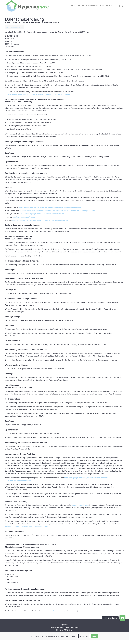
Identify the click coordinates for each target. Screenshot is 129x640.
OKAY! (94, 636)
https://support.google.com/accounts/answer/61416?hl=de (42, 214)
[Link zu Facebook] (119, 5)
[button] (122, 618)
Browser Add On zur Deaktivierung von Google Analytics (26, 526)
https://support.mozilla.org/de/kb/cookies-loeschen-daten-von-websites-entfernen (50, 207)
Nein (73, 636)
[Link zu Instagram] (122, 5)
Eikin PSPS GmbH (66, 630)
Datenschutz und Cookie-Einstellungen (64, 627)
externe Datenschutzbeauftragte (57, 611)
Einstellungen (84, 636)
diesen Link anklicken (80, 505)
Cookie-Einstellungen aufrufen (14, 27)
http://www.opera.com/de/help (24, 217)
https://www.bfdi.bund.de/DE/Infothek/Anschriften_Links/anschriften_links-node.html (37, 94)
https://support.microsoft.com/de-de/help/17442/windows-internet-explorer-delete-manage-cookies (57, 210)
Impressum (64, 624)
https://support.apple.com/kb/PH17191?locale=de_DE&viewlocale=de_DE (40, 220)
